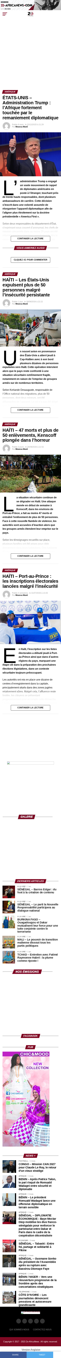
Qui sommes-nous (19, 1329)
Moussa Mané (21, 127)
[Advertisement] (30, 57)
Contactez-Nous (42, 1329)
